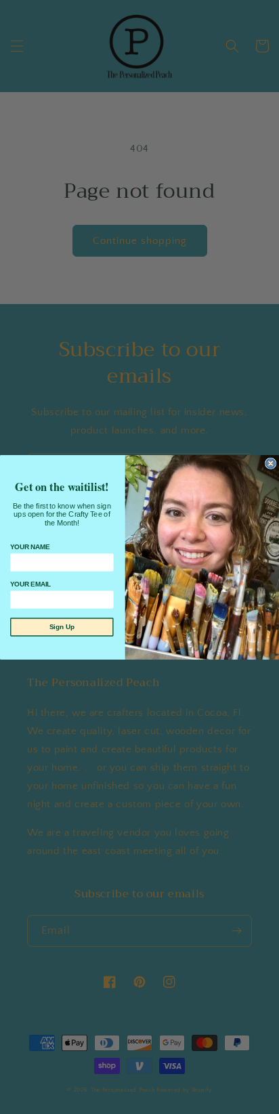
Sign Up (61, 626)
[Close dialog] (271, 463)
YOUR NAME (29, 547)
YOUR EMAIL (30, 584)
